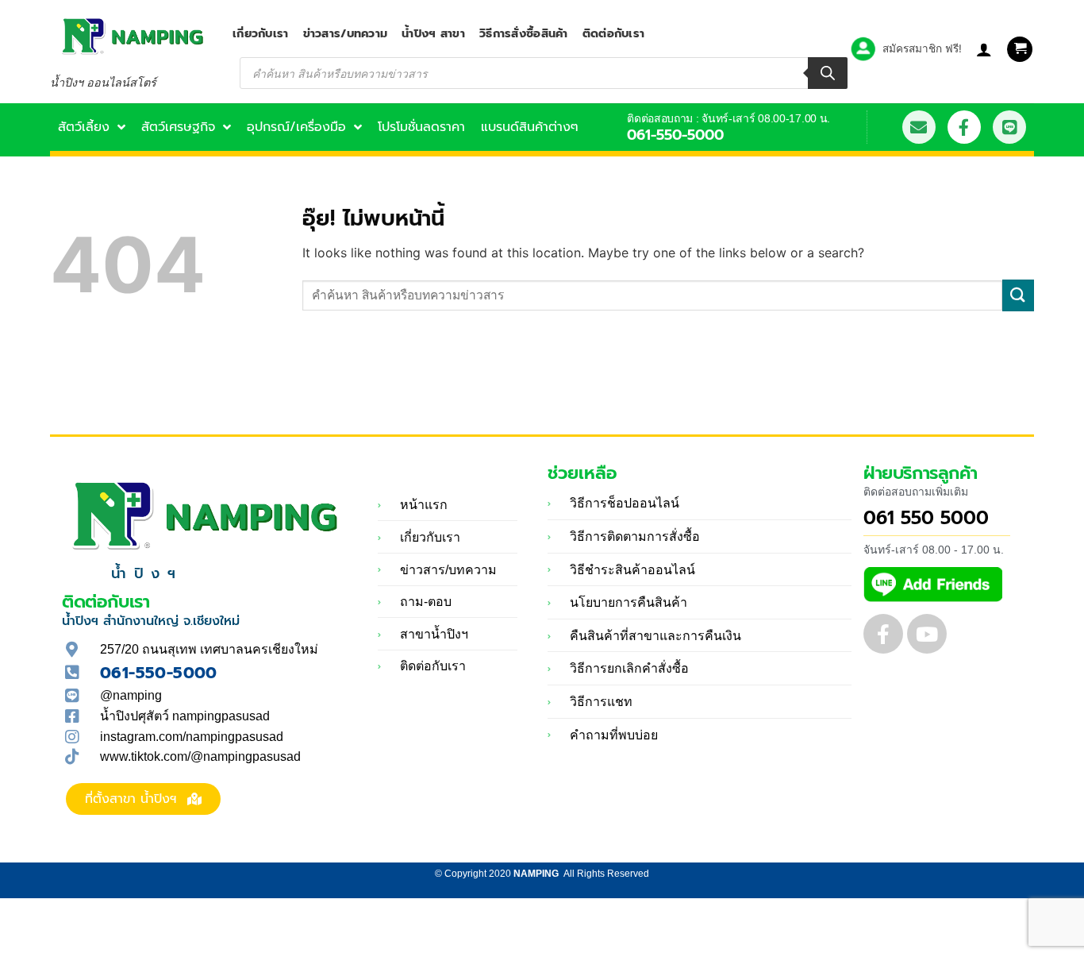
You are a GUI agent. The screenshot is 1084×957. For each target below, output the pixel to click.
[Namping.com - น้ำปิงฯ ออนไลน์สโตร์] (129, 36)
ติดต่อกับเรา (613, 33)
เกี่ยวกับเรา (261, 33)
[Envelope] (919, 127)
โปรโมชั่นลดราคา (421, 127)
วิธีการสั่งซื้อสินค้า (523, 33)
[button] (1019, 50)
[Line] (1009, 127)
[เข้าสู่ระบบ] (984, 49)
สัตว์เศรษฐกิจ (178, 127)
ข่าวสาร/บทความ (345, 33)
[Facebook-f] (964, 127)
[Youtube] (927, 634)
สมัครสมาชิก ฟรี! (922, 48)
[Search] (828, 73)
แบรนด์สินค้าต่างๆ (530, 127)
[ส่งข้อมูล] (1018, 295)
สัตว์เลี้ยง (84, 127)
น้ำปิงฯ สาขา (433, 33)
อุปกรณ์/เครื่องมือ (296, 127)
